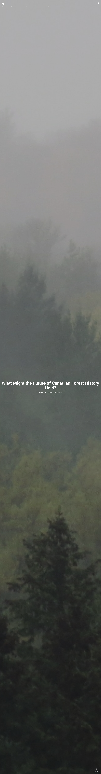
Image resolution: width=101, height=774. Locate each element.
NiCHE (6, 4)
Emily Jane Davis (58, 392)
